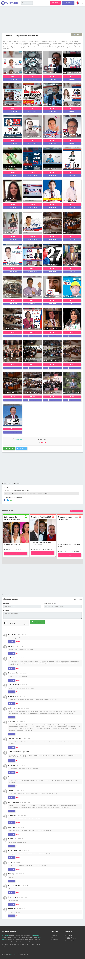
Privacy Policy (54, 939)
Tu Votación (5, 935)
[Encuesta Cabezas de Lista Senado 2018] (70, 556)
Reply (12, 641)
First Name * (6, 603)
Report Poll (43, 442)
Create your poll (77, 511)
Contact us (54, 935)
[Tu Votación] (10, 3)
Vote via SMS (13, 79)
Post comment (38, 622)
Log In (68, 2)
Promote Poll (22, 448)
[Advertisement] (42, 19)
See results (10, 448)
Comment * (6, 610)
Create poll (55, 2)
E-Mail (50, 603)
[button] (78, 2)
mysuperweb (18, 439)
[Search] (23, 3)
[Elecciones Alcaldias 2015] (43, 554)
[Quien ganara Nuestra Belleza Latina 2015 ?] (16, 555)
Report (18, 641)
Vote (13, 76)
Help (52, 937)
